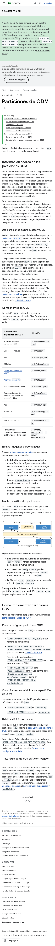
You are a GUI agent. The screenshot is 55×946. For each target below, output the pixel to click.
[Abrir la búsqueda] (35, 3)
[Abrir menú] (4, 3)
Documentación (11, 11)
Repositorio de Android (11, 835)
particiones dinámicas (12, 294)
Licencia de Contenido (10, 816)
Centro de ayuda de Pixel (12, 905)
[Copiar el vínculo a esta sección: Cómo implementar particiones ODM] (12, 609)
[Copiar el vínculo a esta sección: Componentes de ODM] (32, 308)
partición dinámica (33, 652)
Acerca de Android (10, 931)
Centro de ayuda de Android (13, 901)
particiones (11, 238)
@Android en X (8, 866)
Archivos (12, 380)
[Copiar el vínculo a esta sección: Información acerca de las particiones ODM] (29, 166)
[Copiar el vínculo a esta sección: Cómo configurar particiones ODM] (45, 625)
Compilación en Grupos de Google (16, 887)
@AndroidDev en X (10, 870)
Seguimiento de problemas (13, 922)
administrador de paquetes (35, 786)
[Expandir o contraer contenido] (18, 115)
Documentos (14, 90)
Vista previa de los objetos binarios (15, 847)
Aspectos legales (39, 931)
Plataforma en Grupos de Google (15, 883)
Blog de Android (8, 874)
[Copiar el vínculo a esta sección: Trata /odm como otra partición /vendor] (4, 762)
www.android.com (9, 910)
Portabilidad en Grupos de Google (16, 891)
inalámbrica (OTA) (23, 300)
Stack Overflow (8, 918)
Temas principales (29, 90)
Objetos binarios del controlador (15, 856)
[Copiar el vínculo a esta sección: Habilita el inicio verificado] (35, 719)
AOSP (4, 90)
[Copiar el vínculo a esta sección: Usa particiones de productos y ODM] (48, 230)
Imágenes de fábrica (10, 851)
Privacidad (17, 935)
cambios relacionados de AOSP (16, 618)
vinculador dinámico (11, 786)
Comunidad (25, 931)
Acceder (48, 3)
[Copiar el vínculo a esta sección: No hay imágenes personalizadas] (43, 446)
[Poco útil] (21, 95)
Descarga (6, 843)
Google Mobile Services (11, 914)
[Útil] (17, 95)
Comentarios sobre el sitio (35, 935)
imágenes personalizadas (21, 452)
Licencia (7, 935)
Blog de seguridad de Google (14, 878)
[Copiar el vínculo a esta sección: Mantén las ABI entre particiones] (42, 501)
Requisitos (6, 839)
